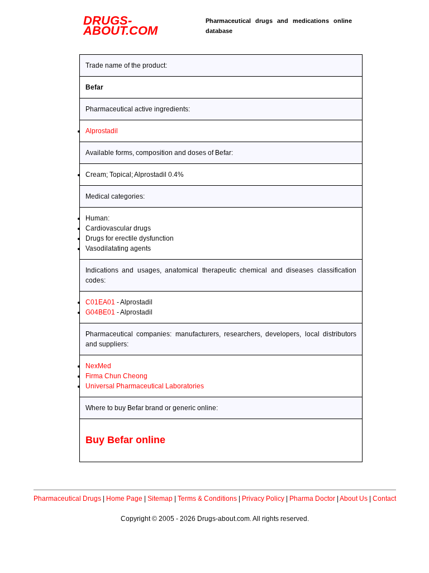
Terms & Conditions (207, 498)
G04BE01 (100, 312)
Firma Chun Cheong (116, 376)
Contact (384, 498)
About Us (354, 498)
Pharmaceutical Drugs (67, 498)
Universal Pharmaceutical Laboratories (144, 386)
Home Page (124, 498)
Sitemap (160, 498)
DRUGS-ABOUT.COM (120, 25)
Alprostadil (101, 131)
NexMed (98, 366)
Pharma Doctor (312, 498)
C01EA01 (100, 302)
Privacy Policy (263, 498)
